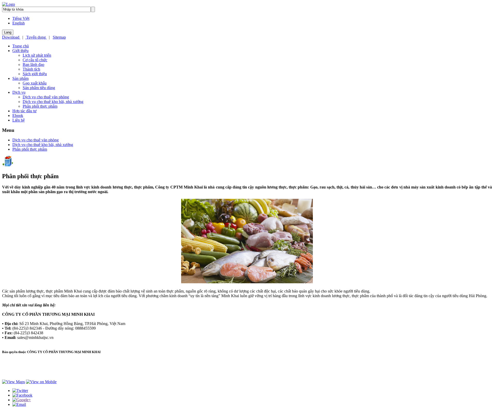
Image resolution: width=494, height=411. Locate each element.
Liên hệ (18, 120)
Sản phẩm (20, 78)
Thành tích (31, 69)
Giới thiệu (20, 50)
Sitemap (59, 37)
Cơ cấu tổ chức (35, 60)
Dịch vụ (18, 92)
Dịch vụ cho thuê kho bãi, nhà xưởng (53, 101)
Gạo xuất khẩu (35, 83)
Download (11, 37)
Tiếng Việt (20, 18)
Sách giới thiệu (35, 74)
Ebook (17, 115)
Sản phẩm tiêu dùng (39, 87)
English (18, 23)
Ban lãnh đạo (33, 64)
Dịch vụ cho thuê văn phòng (46, 97)
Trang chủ (20, 46)
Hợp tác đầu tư (24, 111)
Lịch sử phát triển (37, 55)
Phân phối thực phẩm (40, 106)
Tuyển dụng (36, 37)
